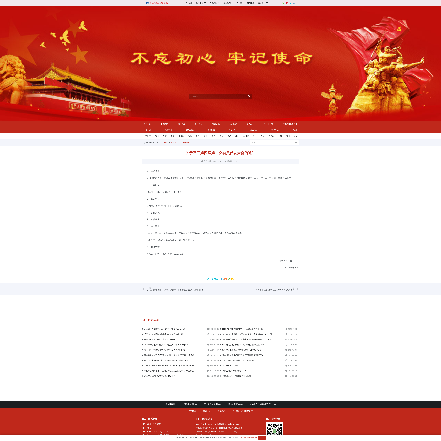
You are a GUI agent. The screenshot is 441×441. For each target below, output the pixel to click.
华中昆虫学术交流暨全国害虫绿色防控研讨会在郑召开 (244, 345)
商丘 (254, 136)
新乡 (206, 136)
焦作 (213, 136)
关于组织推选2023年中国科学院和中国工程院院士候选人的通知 (170, 365)
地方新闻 (147, 136)
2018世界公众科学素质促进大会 (263, 404)
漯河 (237, 136)
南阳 (280, 136)
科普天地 (216, 124)
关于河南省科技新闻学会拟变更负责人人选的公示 (164, 350)
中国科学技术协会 (189, 404)
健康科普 (168, 130)
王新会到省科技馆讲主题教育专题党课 (238, 360)
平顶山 (181, 136)
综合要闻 (147, 124)
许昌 (229, 136)
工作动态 (164, 124)
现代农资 (275, 130)
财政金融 (190, 130)
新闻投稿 (206, 411)
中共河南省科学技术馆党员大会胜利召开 (160, 339)
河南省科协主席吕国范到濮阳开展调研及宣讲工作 (242, 355)
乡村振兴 (233, 124)
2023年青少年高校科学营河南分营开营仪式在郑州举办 (166, 345)
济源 (295, 136)
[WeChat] (283, 3)
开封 (165, 136)
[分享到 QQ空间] (232, 279)
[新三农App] (290, 3)
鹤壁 (198, 136)
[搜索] (297, 3)
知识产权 (181, 124)
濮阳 (221, 136)
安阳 (190, 136)
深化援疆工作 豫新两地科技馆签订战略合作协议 (241, 350)
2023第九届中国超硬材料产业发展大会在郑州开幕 (242, 329)
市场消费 (211, 130)
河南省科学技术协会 (212, 404)
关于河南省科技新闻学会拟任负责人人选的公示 (163, 334)
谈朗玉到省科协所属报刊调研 (234, 371)
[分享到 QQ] (222, 279)
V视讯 (295, 130)
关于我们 (192, 411)
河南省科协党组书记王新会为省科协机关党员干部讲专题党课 (169, 355)
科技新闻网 (220, 424)
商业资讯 (232, 130)
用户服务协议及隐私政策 (242, 411)
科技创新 (198, 124)
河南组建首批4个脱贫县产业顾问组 (236, 376)
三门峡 (246, 136)
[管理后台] (294, 3)
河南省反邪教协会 (235, 404)
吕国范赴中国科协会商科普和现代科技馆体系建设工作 (166, 360)
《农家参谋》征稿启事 (231, 365)
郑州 (157, 136)
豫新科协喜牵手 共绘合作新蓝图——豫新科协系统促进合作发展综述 (249, 339)
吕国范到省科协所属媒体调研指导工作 (159, 376)
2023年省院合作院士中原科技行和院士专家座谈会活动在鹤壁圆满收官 (250, 334)
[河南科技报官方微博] (286, 3)
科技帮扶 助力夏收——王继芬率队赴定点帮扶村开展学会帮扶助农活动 (172, 371)
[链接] (157, 2)
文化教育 (147, 130)
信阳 (288, 136)
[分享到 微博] (225, 279)
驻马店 (271, 136)
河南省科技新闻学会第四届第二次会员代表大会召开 (165, 329)
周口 (262, 136)
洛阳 (172, 136)
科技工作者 (268, 124)
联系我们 (221, 411)
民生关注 (253, 130)
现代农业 (250, 124)
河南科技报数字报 (290, 124)
